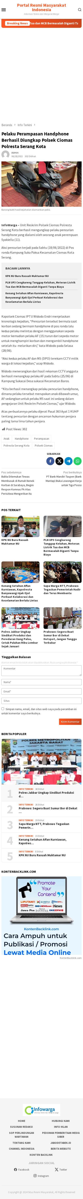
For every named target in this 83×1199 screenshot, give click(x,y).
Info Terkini (26, 789)
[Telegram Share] (68, 461)
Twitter (63, 1169)
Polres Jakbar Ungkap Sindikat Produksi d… (46, 794)
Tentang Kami (21, 1143)
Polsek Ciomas (44, 445)
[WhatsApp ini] (78, 461)
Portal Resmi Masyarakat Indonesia (41, 7)
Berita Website (61, 1148)
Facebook (23, 1169)
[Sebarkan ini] (50, 461)
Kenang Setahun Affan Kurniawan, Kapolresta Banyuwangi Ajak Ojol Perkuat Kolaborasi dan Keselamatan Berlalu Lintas (34, 298)
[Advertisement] (41, 72)
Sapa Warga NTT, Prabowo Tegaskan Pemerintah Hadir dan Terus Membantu (62, 589)
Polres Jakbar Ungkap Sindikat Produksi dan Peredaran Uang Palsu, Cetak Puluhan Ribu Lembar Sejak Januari (19, 639)
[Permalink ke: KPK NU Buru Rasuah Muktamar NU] (20, 526)
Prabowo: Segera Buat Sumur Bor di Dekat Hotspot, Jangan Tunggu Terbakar (60, 637)
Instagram (43, 1176)
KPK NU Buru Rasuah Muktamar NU (27, 276)
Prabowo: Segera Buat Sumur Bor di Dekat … (48, 810)
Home (21, 1121)
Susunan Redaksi (21, 1127)
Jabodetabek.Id (60, 1143)
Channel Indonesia (21, 1148)
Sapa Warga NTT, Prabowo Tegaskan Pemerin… (44, 825)
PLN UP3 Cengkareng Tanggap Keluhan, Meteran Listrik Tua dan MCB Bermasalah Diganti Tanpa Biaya (61, 547)
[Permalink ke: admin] (5, 154)
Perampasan (41, 438)
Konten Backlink (41, 1155)
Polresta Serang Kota (16, 445)
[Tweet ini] (59, 461)
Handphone (22, 438)
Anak (6, 438)
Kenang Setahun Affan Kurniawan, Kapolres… (42, 841)
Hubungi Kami (61, 1121)
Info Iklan (61, 1127)
